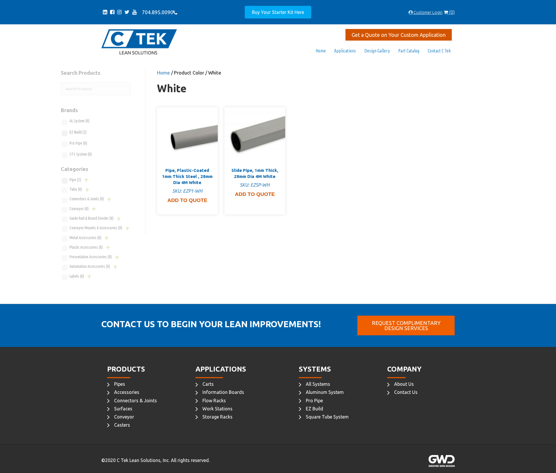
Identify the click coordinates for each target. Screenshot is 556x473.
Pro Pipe (78, 143)
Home (321, 50)
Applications (345, 50)
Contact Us (406, 392)
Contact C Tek (439, 50)
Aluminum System (325, 392)
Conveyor (79, 208)
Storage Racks (217, 416)
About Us (404, 384)
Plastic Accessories (86, 247)
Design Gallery (377, 50)
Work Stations (217, 408)
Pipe (75, 179)
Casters (122, 424)
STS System (81, 154)
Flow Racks (214, 400)
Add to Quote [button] (187, 200)
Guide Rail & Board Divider (92, 218)
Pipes (119, 384)
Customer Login (427, 12)
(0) (451, 12)
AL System (79, 121)
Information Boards (223, 392)
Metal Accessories (85, 237)
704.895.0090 (156, 12)
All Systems (318, 384)
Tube (76, 189)
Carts (208, 384)
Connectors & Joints (87, 199)
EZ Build (78, 132)
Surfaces (123, 408)
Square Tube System (327, 416)
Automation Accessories (90, 266)
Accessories (126, 392)
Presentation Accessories (91, 256)
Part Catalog (408, 50)
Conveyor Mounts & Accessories (96, 227)
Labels (77, 276)
